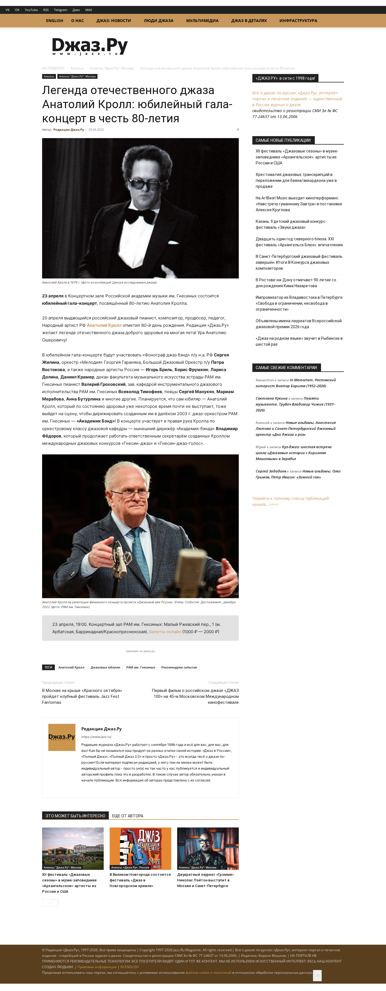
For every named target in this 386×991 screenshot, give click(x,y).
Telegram (60, 10)
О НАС (77, 20)
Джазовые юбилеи (105, 667)
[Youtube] (116, 789)
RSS (46, 10)
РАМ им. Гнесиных (140, 667)
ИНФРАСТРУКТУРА (298, 20)
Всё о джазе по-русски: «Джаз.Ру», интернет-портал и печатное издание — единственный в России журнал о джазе (297, 98)
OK (17, 10)
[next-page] (54, 902)
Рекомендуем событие (179, 667)
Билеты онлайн (165, 631)
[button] (337, 21)
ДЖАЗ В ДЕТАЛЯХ (249, 20)
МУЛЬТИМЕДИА (202, 20)
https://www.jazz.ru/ (96, 737)
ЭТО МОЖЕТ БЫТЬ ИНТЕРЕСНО (75, 816)
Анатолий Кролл (104, 325)
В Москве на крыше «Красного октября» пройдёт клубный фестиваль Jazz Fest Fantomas (82, 696)
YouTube (31, 10)
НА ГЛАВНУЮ (53, 68)
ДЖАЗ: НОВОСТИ (114, 20)
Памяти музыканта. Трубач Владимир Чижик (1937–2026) (295, 404)
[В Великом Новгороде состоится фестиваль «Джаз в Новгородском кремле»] (140, 848)
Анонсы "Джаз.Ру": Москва (112, 68)
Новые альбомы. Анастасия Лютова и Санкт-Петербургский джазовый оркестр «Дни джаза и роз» (296, 428)
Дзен (76, 10)
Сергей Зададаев (271, 471)
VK (8, 10)
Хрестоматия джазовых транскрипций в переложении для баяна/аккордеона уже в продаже (296, 180)
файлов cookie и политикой (208, 972)
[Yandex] (106, 789)
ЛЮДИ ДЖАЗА (159, 20)
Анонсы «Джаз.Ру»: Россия (130, 867)
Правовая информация (97, 966)
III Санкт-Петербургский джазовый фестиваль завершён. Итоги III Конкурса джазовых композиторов (299, 262)
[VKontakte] (96, 789)
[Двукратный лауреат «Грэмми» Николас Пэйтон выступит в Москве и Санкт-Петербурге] (208, 848)
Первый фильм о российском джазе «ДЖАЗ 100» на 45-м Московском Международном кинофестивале (195, 696)
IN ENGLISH (129, 966)
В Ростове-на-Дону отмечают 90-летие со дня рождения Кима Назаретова (296, 283)
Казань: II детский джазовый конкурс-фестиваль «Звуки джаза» (291, 224)
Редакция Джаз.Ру (68, 129)
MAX (88, 10)
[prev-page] (45, 902)
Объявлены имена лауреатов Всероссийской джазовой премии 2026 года (299, 324)
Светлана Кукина (272, 398)
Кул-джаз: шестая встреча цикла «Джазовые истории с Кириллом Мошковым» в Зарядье (294, 452)
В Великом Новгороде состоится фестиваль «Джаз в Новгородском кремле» (140, 880)
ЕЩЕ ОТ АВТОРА (127, 816)
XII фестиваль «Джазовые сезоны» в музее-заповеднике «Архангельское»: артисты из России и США (297, 157)
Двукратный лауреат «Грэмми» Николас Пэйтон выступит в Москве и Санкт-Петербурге (205, 880)
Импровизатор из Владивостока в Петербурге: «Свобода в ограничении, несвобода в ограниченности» (299, 303)
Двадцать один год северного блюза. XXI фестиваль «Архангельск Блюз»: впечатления (299, 242)
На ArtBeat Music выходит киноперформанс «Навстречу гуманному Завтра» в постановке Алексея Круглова (299, 204)
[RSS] (86, 789)
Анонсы (77, 68)
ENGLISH (54, 20)
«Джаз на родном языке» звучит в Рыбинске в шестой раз (299, 341)
